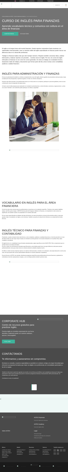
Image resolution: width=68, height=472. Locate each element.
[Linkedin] (64, 450)
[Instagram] (61, 450)
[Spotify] (58, 453)
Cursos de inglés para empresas (20, 16)
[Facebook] (55, 450)
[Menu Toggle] (66, 5)
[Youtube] (55, 453)
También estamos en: (59, 447)
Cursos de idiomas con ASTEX (7, 16)
